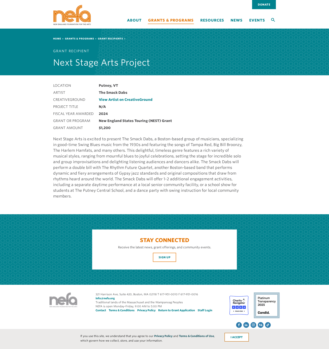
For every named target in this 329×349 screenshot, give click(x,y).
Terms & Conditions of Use (196, 336)
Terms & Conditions (122, 310)
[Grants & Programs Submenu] (171, 26)
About (134, 20)
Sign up (165, 257)
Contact (101, 310)
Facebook (239, 325)
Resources (212, 20)
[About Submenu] (134, 23)
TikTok (268, 325)
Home (57, 38)
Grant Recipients (110, 38)
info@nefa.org (105, 298)
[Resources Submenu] (212, 23)
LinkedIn (246, 325)
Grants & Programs (171, 20)
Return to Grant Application (176, 310)
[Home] (72, 15)
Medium (261, 325)
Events (257, 20)
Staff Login (205, 310)
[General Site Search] (273, 19)
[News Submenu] (237, 23)
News (237, 20)
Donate (264, 4)
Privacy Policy (163, 336)
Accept (237, 337)
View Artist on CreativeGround (126, 100)
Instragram (253, 325)
